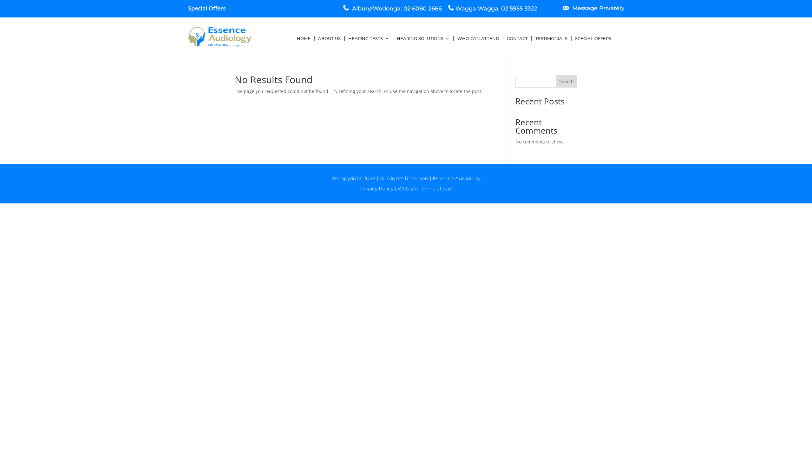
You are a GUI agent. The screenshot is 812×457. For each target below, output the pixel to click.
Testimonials (551, 38)
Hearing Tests (365, 38)
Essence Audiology (457, 179)
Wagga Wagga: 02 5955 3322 (496, 8)
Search (566, 81)
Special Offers (593, 38)
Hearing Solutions (420, 38)
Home (304, 38)
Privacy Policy (376, 189)
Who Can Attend (478, 38)
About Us (329, 38)
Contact (517, 38)
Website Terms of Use (424, 189)
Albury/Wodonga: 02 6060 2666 (395, 8)
